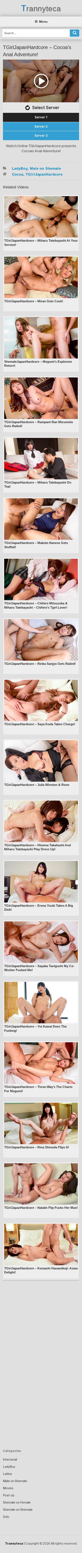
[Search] (74, 33)
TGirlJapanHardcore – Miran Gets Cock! (33, 301)
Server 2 (41, 126)
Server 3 (41, 135)
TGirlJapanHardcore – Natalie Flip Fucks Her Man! (41, 1207)
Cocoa (17, 174)
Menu (43, 21)
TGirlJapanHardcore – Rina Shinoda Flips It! (36, 1147)
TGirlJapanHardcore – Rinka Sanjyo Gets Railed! (40, 663)
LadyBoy (20, 169)
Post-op (8, 1495)
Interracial (10, 1459)
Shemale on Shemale (18, 1509)
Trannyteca (41, 8)
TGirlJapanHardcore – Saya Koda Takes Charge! (39, 724)
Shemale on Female (17, 1502)
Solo (6, 1516)
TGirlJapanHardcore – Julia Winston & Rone (36, 784)
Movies (8, 1488)
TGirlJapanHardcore (44, 174)
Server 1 (41, 117)
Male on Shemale (45, 169)
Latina (7, 1474)
